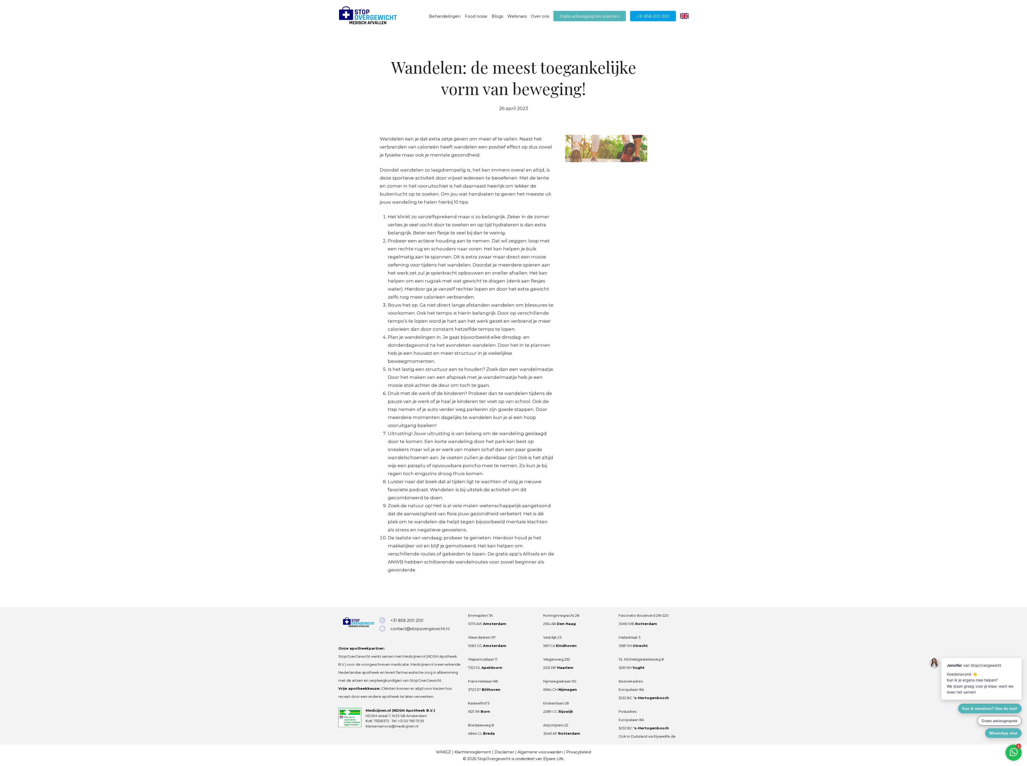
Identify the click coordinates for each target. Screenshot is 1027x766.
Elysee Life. (553, 758)
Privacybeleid (578, 752)
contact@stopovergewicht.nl (420, 628)
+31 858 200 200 (406, 620)
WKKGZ (443, 752)
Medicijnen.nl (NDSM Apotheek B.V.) (400, 710)
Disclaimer (504, 752)
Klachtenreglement (472, 752)
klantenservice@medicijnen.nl (392, 726)
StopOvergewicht (494, 758)
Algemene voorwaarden (540, 752)
